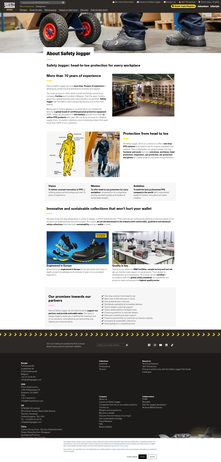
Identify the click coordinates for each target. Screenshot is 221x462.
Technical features (150, 364)
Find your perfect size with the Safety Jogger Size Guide (166, 369)
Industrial (103, 364)
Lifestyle (214, 6)
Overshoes (35, 10)
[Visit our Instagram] (155, 345)
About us (103, 399)
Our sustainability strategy (110, 418)
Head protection (68, 10)
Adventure (203, 6)
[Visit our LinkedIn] (166, 345)
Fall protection (99, 10)
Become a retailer (106, 413)
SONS (144, 399)
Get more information (124, 2)
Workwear (51, 10)
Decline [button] (152, 457)
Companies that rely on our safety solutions (118, 405)
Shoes (23, 10)
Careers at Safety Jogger (150, 2)
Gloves (84, 10)
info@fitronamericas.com (32, 401)
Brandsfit (146, 402)
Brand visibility (105, 427)
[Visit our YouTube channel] (160, 345)
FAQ (101, 424)
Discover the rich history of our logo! (115, 416)
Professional (104, 366)
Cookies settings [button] (132, 457)
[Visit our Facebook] (149, 345)
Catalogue (146, 372)
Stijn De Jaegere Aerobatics (154, 405)
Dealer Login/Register (184, 6)
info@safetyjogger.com (31, 380)
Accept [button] (142, 457)
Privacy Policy (123, 446)
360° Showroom (188, 2)
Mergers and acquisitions (110, 410)
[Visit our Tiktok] (172, 345)
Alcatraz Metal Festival (152, 407)
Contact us (171, 2)
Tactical (102, 369)
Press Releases (105, 421)
